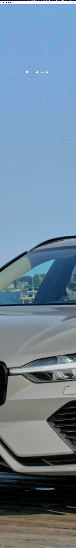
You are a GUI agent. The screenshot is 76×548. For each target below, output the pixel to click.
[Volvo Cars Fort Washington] (6, 2)
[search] (73, 2)
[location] (46, 0)
